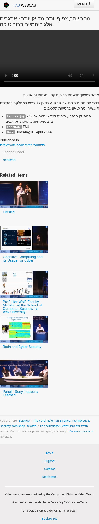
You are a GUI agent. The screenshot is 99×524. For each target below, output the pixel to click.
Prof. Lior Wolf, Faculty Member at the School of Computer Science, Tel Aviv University (23, 307)
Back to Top (49, 518)
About (49, 453)
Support (50, 461)
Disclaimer (49, 477)
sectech (9, 160)
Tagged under (13, 152)
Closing (9, 212)
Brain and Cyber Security (22, 347)
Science (24, 420)
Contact (49, 469)
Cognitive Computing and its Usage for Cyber (23, 258)
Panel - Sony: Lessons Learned (20, 393)
